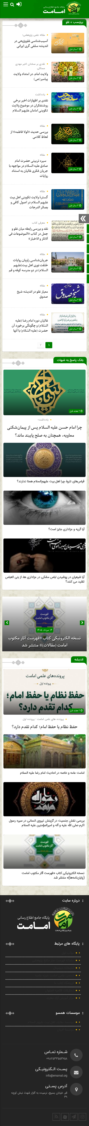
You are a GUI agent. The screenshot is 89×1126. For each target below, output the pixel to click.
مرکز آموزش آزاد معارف (60, 998)
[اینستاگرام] (82, 1117)
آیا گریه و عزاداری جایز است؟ (66, 529)
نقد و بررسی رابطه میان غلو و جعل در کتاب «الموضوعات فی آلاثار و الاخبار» (28, 234)
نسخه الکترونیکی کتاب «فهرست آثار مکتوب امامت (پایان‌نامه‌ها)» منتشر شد (53, 876)
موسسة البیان (65, 1030)
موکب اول (68, 953)
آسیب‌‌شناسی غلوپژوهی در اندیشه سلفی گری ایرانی (31, 44)
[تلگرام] (74, 1117)
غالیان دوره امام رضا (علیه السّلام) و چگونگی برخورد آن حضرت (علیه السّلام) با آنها (30, 325)
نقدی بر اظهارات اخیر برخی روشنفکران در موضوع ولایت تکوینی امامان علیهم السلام (30, 105)
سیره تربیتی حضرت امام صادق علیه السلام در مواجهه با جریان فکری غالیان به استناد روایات (28, 168)
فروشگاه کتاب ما (64, 983)
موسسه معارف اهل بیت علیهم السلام (51, 1022)
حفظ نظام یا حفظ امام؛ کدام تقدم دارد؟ (45, 727)
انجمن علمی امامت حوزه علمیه (54, 975)
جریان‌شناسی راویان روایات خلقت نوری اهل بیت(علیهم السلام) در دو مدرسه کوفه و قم (28, 265)
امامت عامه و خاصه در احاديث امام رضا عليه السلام (52, 773)
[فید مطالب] (56, 1117)
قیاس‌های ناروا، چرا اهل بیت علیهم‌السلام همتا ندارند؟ (50, 481)
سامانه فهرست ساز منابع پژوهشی (53, 960)
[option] (44, 624)
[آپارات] (65, 1117)
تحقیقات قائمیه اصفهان (59, 990)
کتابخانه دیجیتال (63, 968)
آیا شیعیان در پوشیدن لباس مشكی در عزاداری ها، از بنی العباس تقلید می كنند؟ (44, 580)
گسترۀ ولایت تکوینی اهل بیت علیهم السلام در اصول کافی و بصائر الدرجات (29, 202)
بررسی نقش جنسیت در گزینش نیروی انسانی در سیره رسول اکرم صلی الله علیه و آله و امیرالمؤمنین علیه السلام (46, 823)
